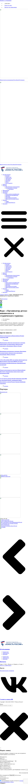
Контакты (5, 203)
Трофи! (7, 201)
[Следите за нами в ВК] (14, 696)
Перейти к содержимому (5, 0)
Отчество (2, 759)
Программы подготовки (11, 197)
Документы (8, 179)
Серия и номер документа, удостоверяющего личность (13, 769)
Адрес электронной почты (6, 764)
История (7, 175)
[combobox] (6, 705)
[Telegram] (14, 307)
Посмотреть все (3, 392)
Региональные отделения (11, 188)
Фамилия (2, 756)
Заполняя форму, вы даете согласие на (13, 781)
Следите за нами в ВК (6, 699)
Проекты (5, 200)
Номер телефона (4, 762)
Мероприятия (6, 190)
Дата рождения (3, 761)
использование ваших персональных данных (13, 781)
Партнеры (7, 180)
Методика (7, 196)
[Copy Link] (14, 301)
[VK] (14, 303)
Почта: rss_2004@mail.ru (5, 665)
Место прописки (4, 766)
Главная (2, 294)
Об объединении (7, 174)
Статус (1, 776)
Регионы (5, 185)
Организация (3, 778)
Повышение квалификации (11, 195)
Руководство (8, 177)
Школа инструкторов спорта (12, 198)
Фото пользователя (4, 775)
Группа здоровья (4, 765)
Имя (1, 758)
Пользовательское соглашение (7, 670)
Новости (5, 184)
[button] (14, 233)
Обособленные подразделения (12, 186)
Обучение (5, 192)
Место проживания (4, 768)
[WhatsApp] (14, 305)
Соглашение (3, 779)
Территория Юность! (10, 202)
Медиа (6, 181)
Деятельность (8, 178)
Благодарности (8, 183)
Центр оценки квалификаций (12, 194)
